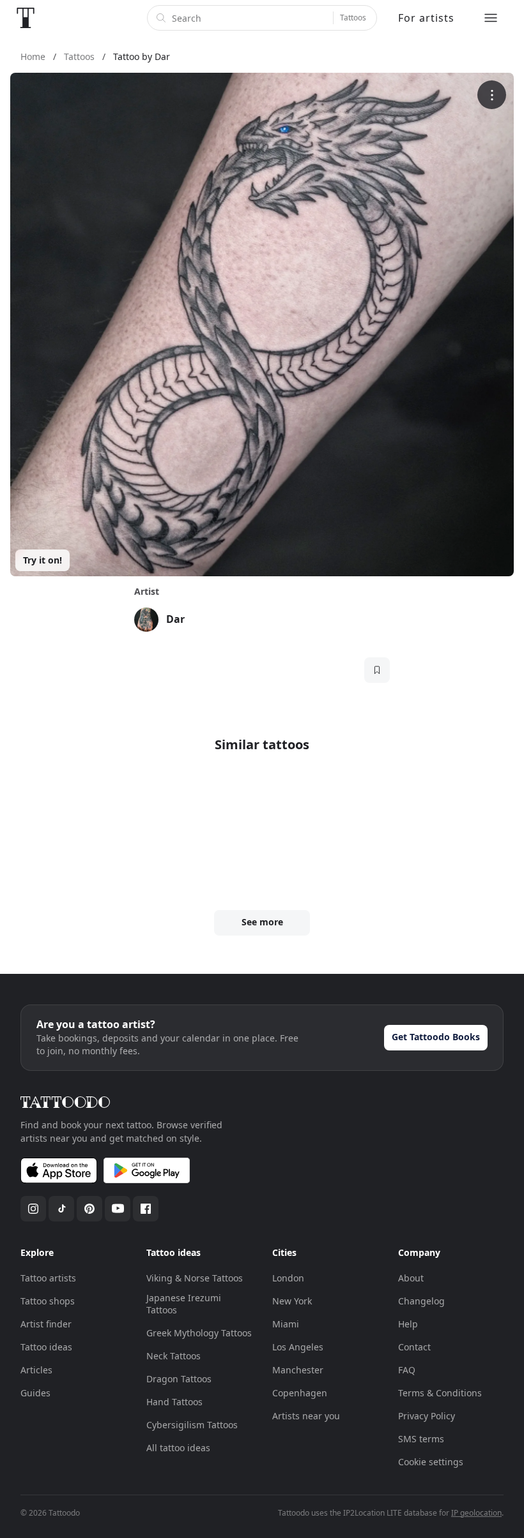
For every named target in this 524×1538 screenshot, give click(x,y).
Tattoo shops (47, 1301)
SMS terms (421, 1439)
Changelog (421, 1301)
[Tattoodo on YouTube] (117, 1208)
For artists (426, 18)
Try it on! (42, 560)
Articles (36, 1370)
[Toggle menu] (491, 18)
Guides (35, 1393)
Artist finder (46, 1324)
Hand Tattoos (174, 1402)
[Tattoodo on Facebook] (145, 1208)
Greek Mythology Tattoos (199, 1333)
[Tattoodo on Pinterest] (89, 1208)
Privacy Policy (426, 1416)
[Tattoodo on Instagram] (33, 1208)
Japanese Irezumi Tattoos (183, 1304)
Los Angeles (297, 1347)
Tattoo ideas (46, 1347)
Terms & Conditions (440, 1393)
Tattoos (353, 17)
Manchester (297, 1370)
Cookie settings (430, 1462)
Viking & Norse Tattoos (194, 1278)
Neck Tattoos (173, 1356)
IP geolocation (476, 1512)
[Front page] (25, 18)
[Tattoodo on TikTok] (61, 1208)
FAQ (406, 1370)
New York (292, 1301)
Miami (285, 1324)
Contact (414, 1347)
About (411, 1278)
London (288, 1278)
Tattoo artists (48, 1278)
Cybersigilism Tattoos (192, 1425)
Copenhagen (299, 1393)
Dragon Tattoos (179, 1379)
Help (408, 1324)
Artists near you (306, 1416)
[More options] (491, 94)
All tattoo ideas (178, 1448)
